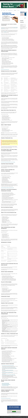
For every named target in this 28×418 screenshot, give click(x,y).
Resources (18, 10)
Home (1, 10)
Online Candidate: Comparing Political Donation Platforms (8, 365)
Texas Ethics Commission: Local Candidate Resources (7, 372)
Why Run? (4, 10)
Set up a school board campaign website (6, 384)
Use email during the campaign (5, 385)
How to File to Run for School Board (23, 25)
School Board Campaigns (10, 10)
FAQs (6, 10)
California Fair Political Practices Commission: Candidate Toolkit (8, 374)
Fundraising (15, 10)
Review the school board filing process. (5, 69)
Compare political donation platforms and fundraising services (7, 187)
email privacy (15, 412)
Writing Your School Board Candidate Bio (23, 27)
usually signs (5, 31)
